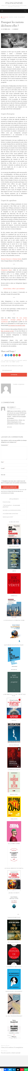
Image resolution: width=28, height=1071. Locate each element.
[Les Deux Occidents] (14, 905)
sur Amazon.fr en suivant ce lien (16, 325)
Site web (3, 474)
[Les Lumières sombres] (14, 856)
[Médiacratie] (14, 831)
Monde (15, 17)
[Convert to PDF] (19, 355)
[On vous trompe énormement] (14, 1028)
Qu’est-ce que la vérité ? (8, 517)
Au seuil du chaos (6, 502)
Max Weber (12, 361)
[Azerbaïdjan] (14, 608)
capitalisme (7, 360)
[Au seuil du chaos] (14, 534)
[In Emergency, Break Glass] (14, 979)
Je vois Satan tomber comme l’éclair (10, 513)
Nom (2, 462)
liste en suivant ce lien (7, 331)
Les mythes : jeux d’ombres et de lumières (12, 510)
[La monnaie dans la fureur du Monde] (14, 633)
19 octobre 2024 (5, 29)
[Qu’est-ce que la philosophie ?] (14, 1004)
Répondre (9, 427)
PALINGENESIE (14, 3)
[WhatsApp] (26, 1069)
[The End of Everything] (14, 930)
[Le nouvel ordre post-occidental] (14, 880)
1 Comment (15, 29)
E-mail (3, 468)
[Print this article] (17, 355)
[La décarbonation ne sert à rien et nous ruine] (14, 708)
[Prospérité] (14, 682)
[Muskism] (14, 732)
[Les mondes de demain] (14, 954)
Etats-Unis (14, 360)
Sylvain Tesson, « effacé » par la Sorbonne (14, 288)
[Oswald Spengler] (14, 757)
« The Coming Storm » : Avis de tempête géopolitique (11, 506)
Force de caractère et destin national (10, 1053)
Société (3, 18)
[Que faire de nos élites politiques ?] (14, 657)
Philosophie (21, 17)
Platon (17, 361)
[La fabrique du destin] (14, 782)
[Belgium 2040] (14, 806)
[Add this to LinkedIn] (11, 355)
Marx (7, 361)
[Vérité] (14, 583)
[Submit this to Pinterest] (14, 355)
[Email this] (18, 1069)
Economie (5, 17)
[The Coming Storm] (14, 559)
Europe (11, 17)
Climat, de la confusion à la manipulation (12, 1047)
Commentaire (4, 445)
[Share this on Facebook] (6, 355)
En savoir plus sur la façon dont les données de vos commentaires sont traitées (13, 491)
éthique (20, 360)
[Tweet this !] (8, 355)
